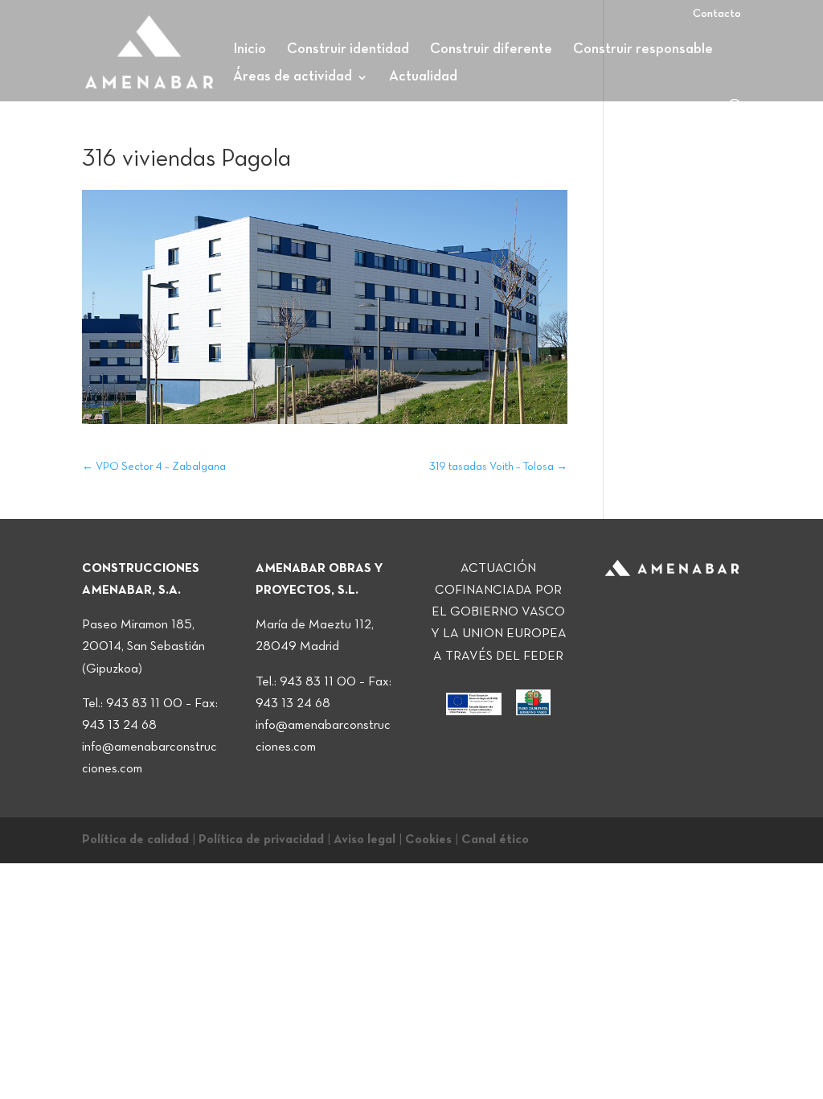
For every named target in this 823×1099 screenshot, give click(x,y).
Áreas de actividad (292, 78)
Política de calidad (135, 840)
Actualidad (423, 78)
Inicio (249, 50)
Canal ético (495, 840)
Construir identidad (348, 50)
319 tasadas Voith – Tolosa (498, 467)
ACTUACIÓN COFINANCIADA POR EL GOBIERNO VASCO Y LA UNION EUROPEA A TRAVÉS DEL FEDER (499, 612)
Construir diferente (491, 50)
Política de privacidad (261, 840)
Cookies (428, 840)
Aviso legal (364, 840)
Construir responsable (643, 50)
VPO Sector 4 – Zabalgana (154, 467)
